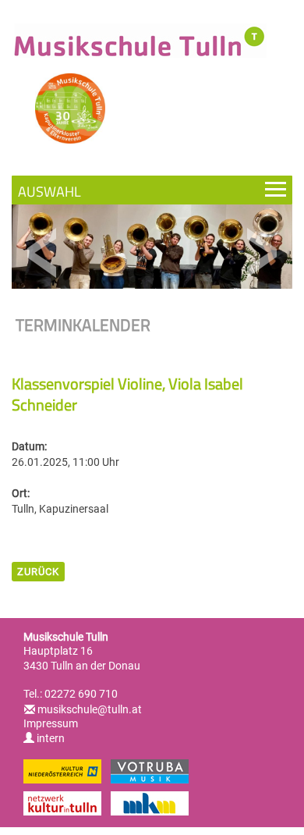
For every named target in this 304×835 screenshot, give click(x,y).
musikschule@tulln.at (89, 709)
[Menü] (152, 190)
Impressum (50, 723)
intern (49, 738)
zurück (38, 571)
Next (261, 253)
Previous (42, 253)
